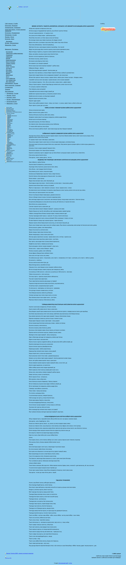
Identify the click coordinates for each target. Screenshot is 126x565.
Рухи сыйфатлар (10, 78)
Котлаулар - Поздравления (12, 33)
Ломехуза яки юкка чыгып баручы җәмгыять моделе (15, 161)
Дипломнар (9, 41)
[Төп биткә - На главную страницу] (9, 7)
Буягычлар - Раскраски (11, 25)
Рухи (8, 141)
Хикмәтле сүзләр (9, 148)
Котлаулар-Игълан (12, 101)
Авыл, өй (8, 139)
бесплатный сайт (63, 563)
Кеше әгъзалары (10, 61)
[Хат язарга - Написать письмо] (9, 9)
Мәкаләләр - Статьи (10, 45)
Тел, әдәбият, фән (11, 80)
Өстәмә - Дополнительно (11, 43)
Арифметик (9, 134)
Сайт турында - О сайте (11, 23)
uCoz (70, 563)
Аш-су (7, 76)
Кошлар (8, 58)
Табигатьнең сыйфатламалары (14, 53)
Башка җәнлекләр (11, 60)
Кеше (8, 138)
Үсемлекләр (9, 55)
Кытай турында (9, 160)
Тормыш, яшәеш (10, 63)
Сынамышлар (9, 87)
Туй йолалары (9, 152)
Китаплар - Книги (9, 39)
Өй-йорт (8, 73)
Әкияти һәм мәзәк (10, 135)
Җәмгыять (9, 65)
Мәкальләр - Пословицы (11, 49)
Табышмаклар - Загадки (11, 83)
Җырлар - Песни (9, 37)
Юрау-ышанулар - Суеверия (12, 85)
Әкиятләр (8, 149)
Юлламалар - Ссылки (11, 35)
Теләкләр (7, 89)
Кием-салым (9, 75)
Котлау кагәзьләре (10, 151)
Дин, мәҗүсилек (10, 81)
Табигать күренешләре (10, 133)
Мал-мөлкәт (9, 71)
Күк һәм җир (9, 51)
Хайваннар (9, 56)
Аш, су (8, 140)
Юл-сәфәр (9, 70)
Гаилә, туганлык (10, 66)
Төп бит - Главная (9, 107)
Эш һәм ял (9, 68)
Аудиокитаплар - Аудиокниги (12, 27)
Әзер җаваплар (9, 91)
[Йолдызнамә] (108, 32)
